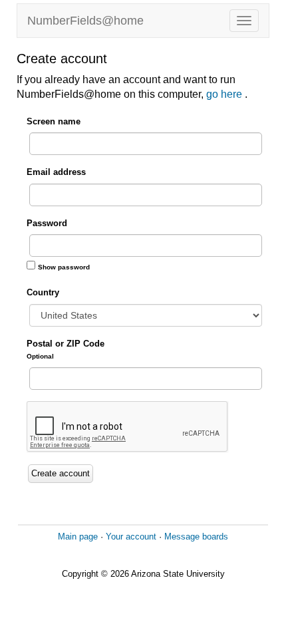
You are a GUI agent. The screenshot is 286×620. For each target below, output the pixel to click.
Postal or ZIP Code (65, 350)
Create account (60, 473)
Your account (131, 537)
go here (225, 94)
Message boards (196, 537)
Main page (78, 537)
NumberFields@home (85, 20)
